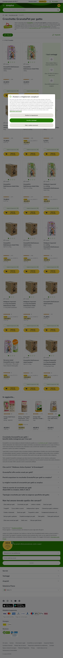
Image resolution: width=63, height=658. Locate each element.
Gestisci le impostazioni (31, 115)
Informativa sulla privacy (15, 111)
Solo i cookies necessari (31, 125)
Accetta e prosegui (31, 120)
